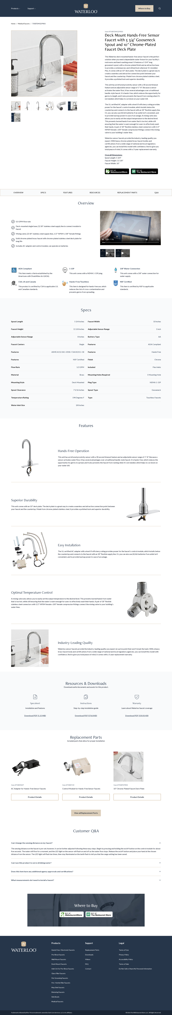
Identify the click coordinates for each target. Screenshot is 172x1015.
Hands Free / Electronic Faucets (63, 950)
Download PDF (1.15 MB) (35, 715)
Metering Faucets (57, 992)
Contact (88, 969)
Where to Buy (145, 8)
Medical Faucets (24, 24)
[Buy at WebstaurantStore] (71, 914)
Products (14, 8)
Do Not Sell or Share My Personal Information (135, 969)
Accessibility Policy (126, 959)
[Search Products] (159, 8)
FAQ (86, 964)
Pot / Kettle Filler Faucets (60, 983)
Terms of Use (124, 950)
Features (67, 192)
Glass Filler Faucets (58, 973)
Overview (18, 192)
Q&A (156, 192)
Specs (43, 192)
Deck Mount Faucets (59, 964)
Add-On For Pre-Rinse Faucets (62, 969)
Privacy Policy (124, 955)
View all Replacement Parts (86, 813)
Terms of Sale (124, 964)
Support (31, 8)
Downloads (89, 955)
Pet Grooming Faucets (59, 978)
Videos (87, 959)
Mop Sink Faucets (57, 987)
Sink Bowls (55, 997)
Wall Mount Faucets (58, 959)
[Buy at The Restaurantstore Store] (99, 914)
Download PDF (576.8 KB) (86, 715)
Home (13, 24)
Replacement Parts (127, 192)
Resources (95, 192)
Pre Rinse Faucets (58, 955)
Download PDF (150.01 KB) (136, 715)
